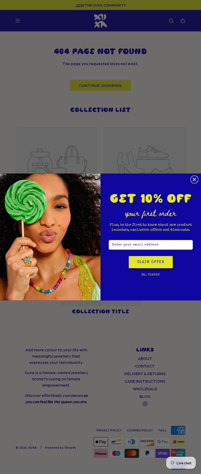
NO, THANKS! (151, 274)
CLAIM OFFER (150, 262)
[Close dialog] (194, 179)
